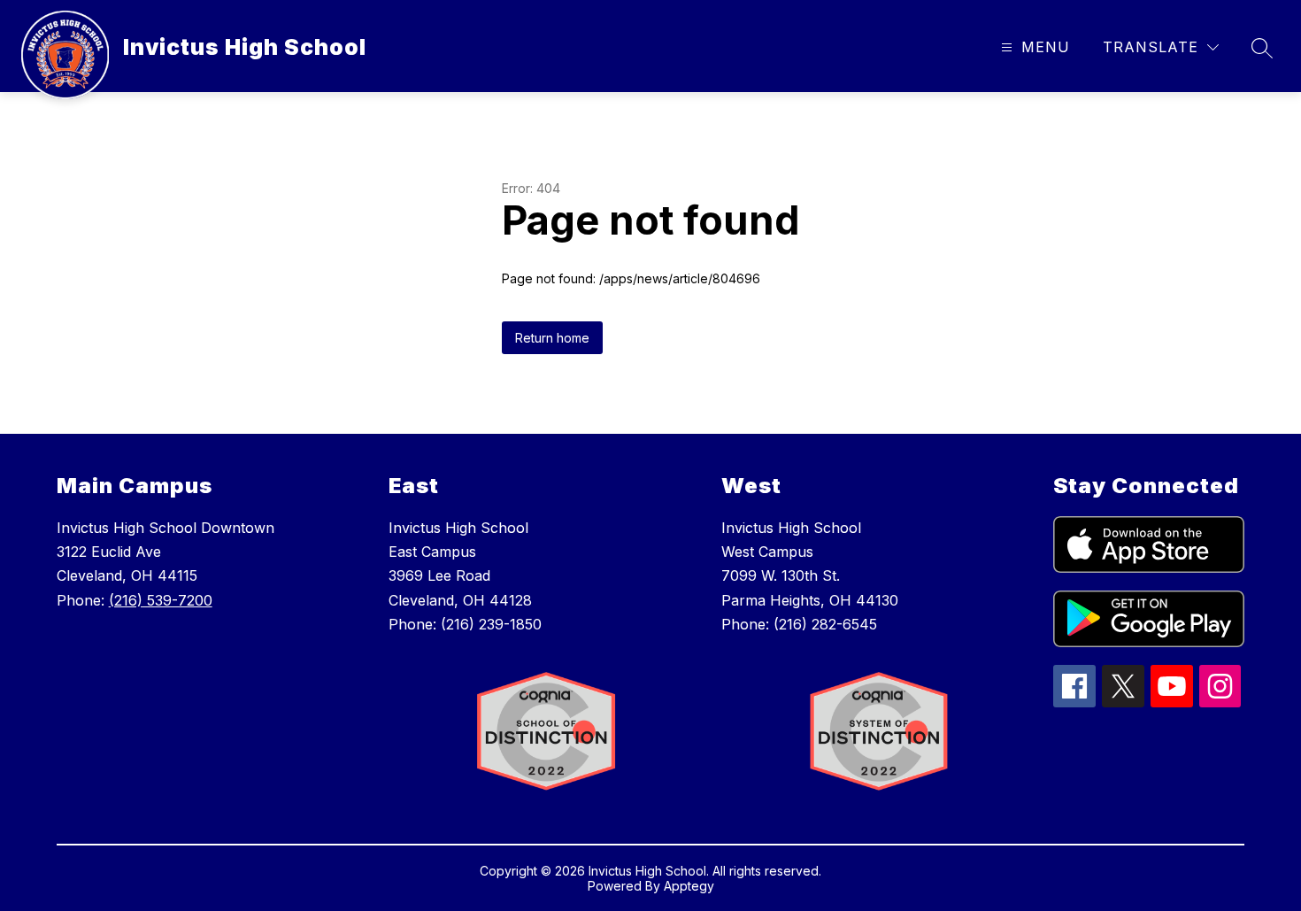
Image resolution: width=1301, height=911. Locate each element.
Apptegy (689, 885)
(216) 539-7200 (160, 600)
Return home (552, 337)
